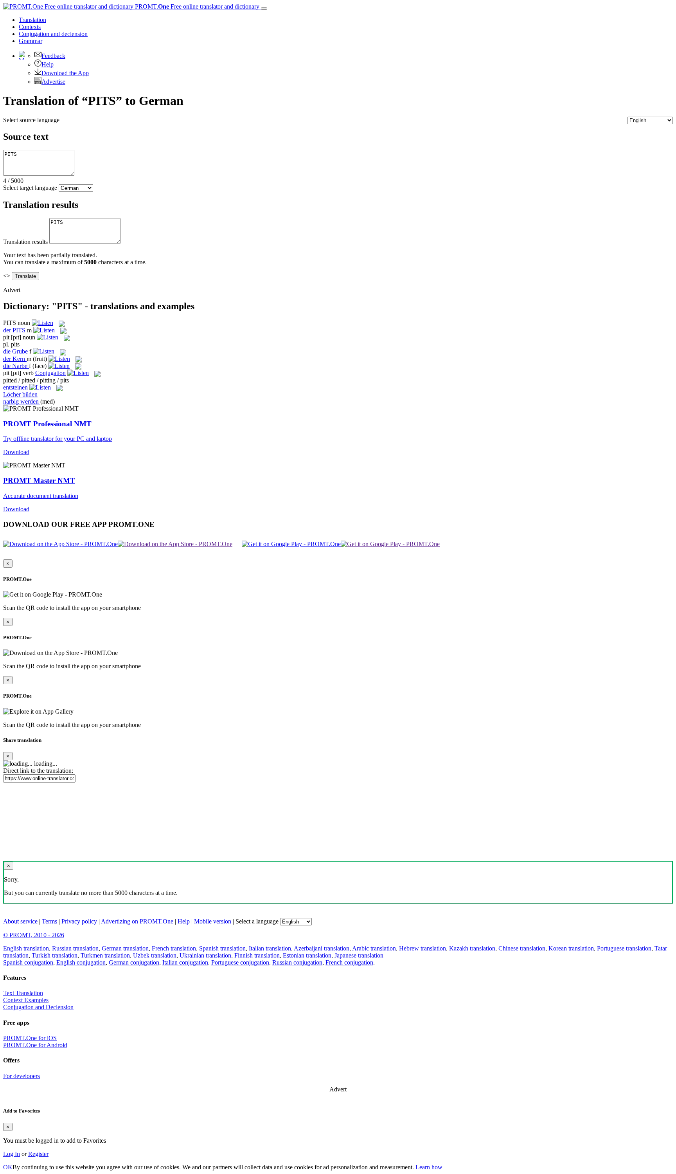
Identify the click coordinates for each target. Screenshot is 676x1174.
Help (47, 64)
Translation (32, 19)
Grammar (30, 41)
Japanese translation (358, 955)
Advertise (53, 81)
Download (16, 452)
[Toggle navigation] (264, 8)
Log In (11, 1154)
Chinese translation (521, 948)
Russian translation (75, 948)
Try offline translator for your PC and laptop (57, 438)
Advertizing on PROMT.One (137, 921)
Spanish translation (222, 948)
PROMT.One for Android (35, 1045)
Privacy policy (79, 921)
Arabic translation (374, 948)
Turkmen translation (105, 955)
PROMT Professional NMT (47, 424)
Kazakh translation (472, 948)
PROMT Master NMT (39, 480)
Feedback (53, 55)
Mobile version (212, 921)
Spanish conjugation (28, 962)
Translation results (25, 241)
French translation (174, 948)
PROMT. (196, 6)
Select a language (257, 921)
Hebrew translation (422, 948)
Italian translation (270, 948)
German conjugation (134, 962)
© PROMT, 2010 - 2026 (33, 935)
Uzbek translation (154, 955)
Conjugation (53, 34)
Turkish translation (54, 955)
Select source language (31, 120)
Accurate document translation (40, 495)
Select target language (30, 187)
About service (20, 921)
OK (8, 1167)
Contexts (30, 26)
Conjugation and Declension (38, 1007)
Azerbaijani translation (321, 948)
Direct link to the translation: (38, 770)
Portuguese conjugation (240, 962)
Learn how (428, 1167)
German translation (125, 948)
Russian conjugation (297, 962)
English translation (26, 948)
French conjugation (349, 962)
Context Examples (26, 1000)
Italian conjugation (185, 962)
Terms (49, 921)
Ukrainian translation (205, 955)
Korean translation (571, 948)
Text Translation (23, 993)
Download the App (65, 73)
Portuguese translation (624, 948)
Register (38, 1154)
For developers (21, 1076)
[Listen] (42, 322)
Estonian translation (307, 955)
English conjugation (81, 962)
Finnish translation (257, 955)
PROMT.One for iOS (30, 1038)
